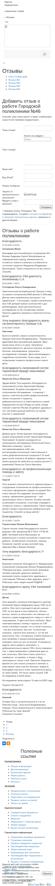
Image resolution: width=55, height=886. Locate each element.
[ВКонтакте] (4, 743)
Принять (47, 873)
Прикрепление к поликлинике (25, 790)
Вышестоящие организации (24, 827)
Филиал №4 (14, 88)
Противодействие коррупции (25, 846)
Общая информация (21, 766)
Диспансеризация (20, 769)
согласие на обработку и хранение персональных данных (27, 215)
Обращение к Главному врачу (26, 821)
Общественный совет (21, 849)
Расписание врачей (20, 772)
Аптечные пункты (19, 793)
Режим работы (18, 775)
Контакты (15, 781)
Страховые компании (21, 840)
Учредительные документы (24, 812)
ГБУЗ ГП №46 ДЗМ (17, 76)
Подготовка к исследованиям (25, 796)
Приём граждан (18, 824)
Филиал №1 (14, 79)
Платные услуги (19, 778)
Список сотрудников (21, 815)
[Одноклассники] (8, 743)
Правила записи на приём (24, 800)
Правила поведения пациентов (26, 843)
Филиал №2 (14, 82)
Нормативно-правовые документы (28, 836)
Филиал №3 (14, 85)
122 (6, 21)
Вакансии (15, 818)
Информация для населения (25, 852)
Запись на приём (19, 803)
